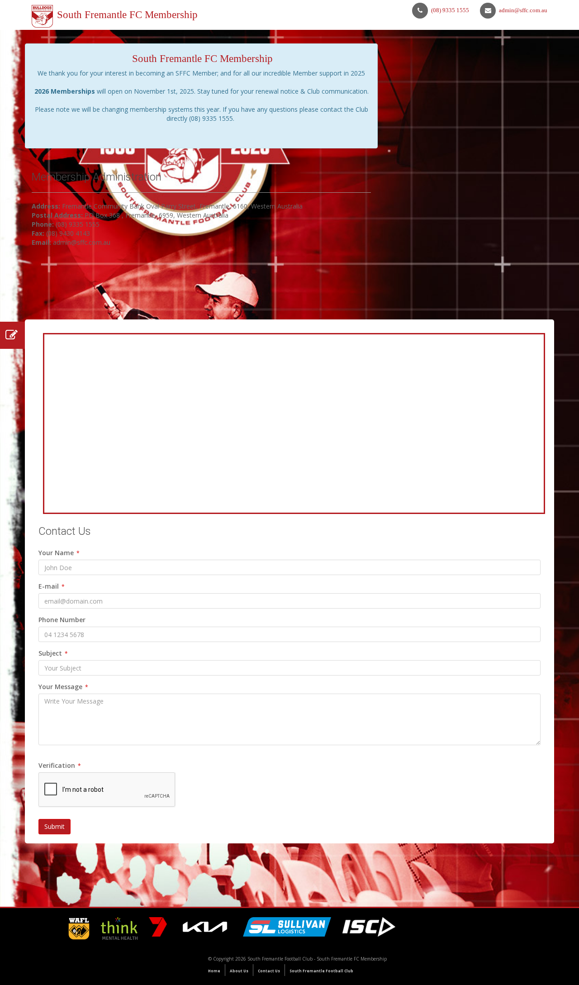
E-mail (51, 586)
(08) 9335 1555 (450, 10)
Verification (59, 765)
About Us (239, 970)
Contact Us (269, 970)
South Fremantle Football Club (321, 970)
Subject (53, 653)
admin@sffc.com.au (523, 10)
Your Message (63, 686)
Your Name (59, 552)
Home (214, 970)
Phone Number (61, 619)
